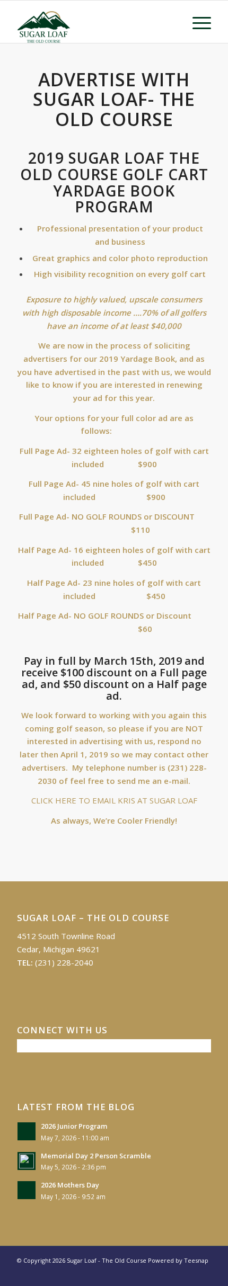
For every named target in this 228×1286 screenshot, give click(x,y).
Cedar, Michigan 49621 (58, 949)
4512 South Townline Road (66, 936)
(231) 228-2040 (64, 962)
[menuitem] (196, 22)
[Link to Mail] (203, 1273)
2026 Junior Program (74, 1126)
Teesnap (196, 1260)
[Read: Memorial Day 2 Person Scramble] (26, 1161)
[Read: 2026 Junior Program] (26, 1131)
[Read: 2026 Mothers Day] (26, 1190)
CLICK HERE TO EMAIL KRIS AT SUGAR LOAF (114, 800)
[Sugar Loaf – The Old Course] (94, 22)
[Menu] (196, 22)
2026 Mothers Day (70, 1185)
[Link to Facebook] (187, 1273)
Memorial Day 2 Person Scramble (96, 1155)
